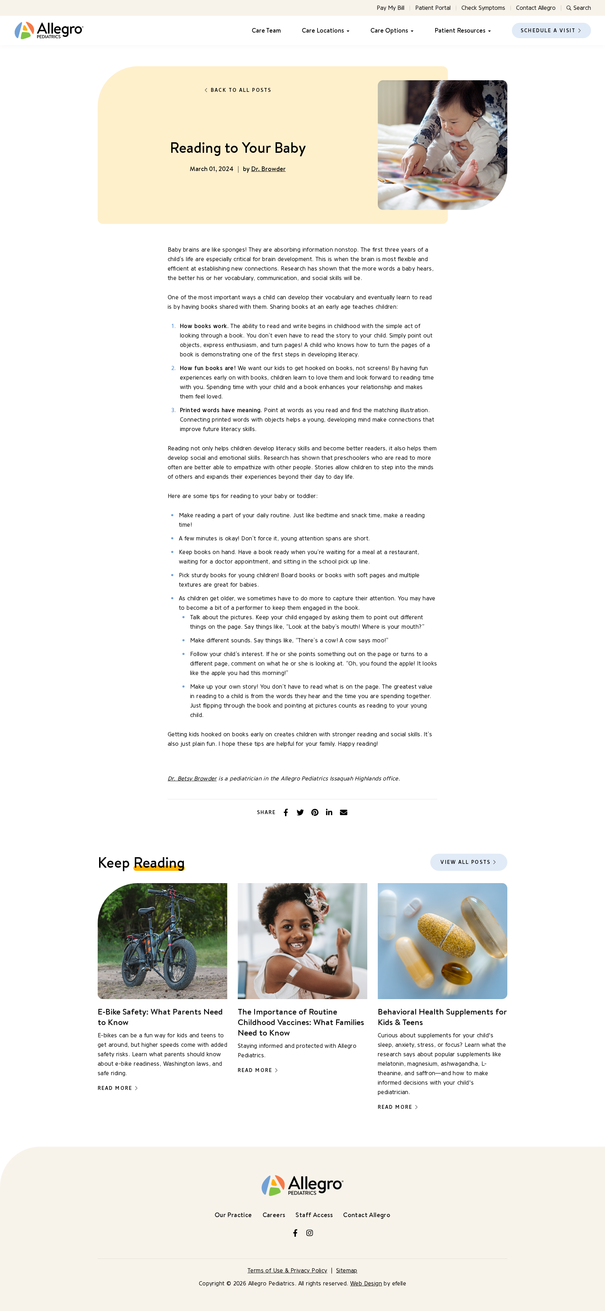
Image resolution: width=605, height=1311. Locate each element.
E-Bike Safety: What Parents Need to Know (160, 1016)
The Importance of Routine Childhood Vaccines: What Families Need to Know (301, 1021)
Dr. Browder (268, 168)
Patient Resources (459, 30)
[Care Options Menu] (410, 30)
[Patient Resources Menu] (488, 30)
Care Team (266, 30)
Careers (274, 1214)
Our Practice (233, 1214)
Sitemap (346, 1270)
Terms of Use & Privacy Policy (287, 1270)
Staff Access (314, 1214)
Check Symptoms (483, 8)
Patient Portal (433, 8)
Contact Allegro (536, 8)
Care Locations (323, 30)
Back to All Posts (241, 90)
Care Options (389, 30)
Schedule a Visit (548, 31)
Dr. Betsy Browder (192, 778)
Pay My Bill (390, 8)
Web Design (366, 1283)
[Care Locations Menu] (346, 30)
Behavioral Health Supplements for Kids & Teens (442, 1016)
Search (582, 8)
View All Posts (465, 862)
